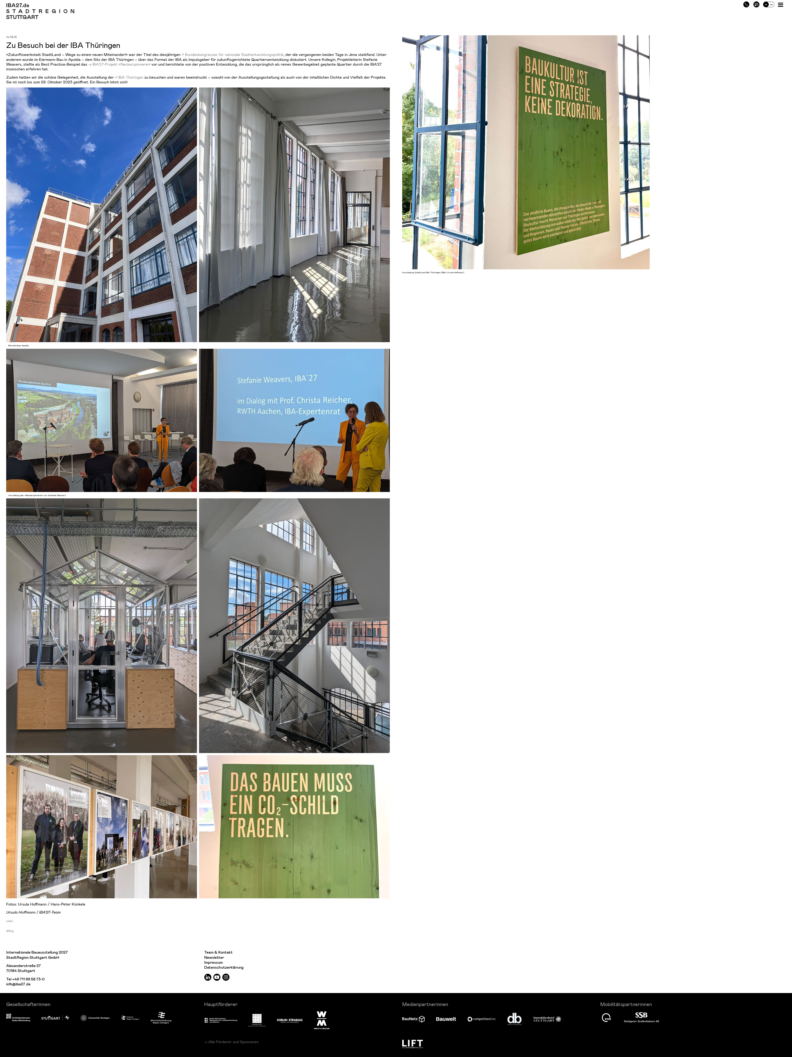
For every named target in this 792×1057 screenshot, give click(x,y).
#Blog (10, 931)
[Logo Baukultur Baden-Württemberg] (257, 1020)
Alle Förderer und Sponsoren (233, 1041)
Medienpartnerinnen (425, 1004)
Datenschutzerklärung (224, 968)
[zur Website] (130, 1017)
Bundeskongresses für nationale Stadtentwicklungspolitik (234, 54)
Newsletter (214, 958)
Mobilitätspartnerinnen (626, 1004)
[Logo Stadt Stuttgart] (55, 1017)
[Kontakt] (746, 3)
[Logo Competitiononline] (481, 1019)
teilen (9, 921)
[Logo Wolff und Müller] (321, 1020)
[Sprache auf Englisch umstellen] (768, 3)
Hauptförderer (221, 1004)
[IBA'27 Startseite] (40, 5)
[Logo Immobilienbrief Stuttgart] (547, 1019)
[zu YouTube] (216, 977)
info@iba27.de (18, 984)
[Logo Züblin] (290, 1020)
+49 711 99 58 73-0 (28, 979)
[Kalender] (756, 3)
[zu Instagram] (226, 977)
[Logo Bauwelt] (446, 1019)
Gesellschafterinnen (28, 1004)
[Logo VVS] (606, 1017)
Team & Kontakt (218, 952)
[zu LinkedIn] (207, 977)
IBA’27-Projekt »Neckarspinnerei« (121, 64)
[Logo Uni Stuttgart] (95, 1017)
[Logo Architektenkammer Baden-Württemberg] (18, 1018)
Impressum (213, 963)
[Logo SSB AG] (641, 1017)
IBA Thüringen (130, 77)
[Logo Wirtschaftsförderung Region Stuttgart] (161, 1017)
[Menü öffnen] (781, 4)
